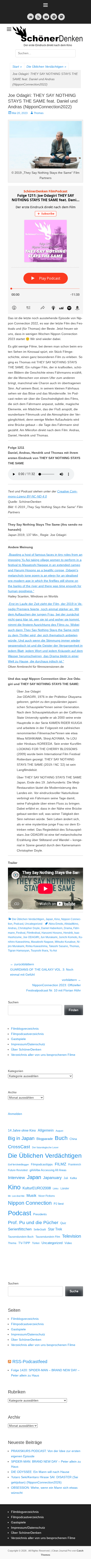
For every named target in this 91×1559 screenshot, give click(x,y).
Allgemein (46, 1130)
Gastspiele (18, 1039)
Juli (66, 1178)
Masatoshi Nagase (42, 941)
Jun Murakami (48, 937)
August (59, 1130)
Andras (12, 928)
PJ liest (59, 1203)
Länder (65, 1188)
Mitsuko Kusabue (65, 941)
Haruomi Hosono (52, 932)
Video (68, 1243)
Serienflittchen (20, 1229)
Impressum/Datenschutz (28, 1044)
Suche (74, 1291)
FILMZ (60, 1164)
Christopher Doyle (29, 928)
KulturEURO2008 (37, 1188)
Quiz (63, 1223)
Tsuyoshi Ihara (39, 950)
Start (17, 66)
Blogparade (44, 1139)
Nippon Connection (30, 1203)
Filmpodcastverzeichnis (27, 1034)
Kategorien (15, 1071)
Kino (57, 919)
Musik (31, 1196)
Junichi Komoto (68, 937)
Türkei (36, 1243)
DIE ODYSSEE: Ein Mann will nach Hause (40, 1472)
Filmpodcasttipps (42, 1164)
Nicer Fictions (46, 1195)
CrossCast (19, 1146)
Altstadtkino (71, 923)
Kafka (73, 1178)
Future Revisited (18, 1170)
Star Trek (55, 1229)
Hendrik (68, 932)
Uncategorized (33, 923)
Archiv (12, 1092)
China (73, 1139)
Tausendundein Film (48, 1236)
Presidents (40, 1214)
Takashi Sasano (58, 946)
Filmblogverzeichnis (25, 1028)
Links (56, 1188)
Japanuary (52, 1178)
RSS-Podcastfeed (29, 1361)
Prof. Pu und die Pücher (33, 1222)
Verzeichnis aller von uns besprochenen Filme (43, 1054)
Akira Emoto (56, 923)
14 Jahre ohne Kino (22, 1130)
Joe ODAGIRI (31, 937)
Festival (20, 932)
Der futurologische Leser (45, 1147)
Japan (49, 919)
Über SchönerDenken (26, 1049)
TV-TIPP (24, 1243)
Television (71, 1236)
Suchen (13, 1002)
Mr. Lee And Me (16, 1196)
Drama (68, 928)
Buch (61, 1138)
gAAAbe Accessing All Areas (48, 1170)
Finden (73, 1010)
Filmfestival (33, 932)
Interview (16, 1177)
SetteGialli (40, 1229)
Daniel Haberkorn (52, 928)
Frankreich (74, 1164)
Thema (12, 1243)
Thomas (39, 113)
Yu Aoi (53, 950)
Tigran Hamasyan (18, 950)
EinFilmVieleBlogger (18, 1164)
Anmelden (15, 1114)
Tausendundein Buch (21, 1236)
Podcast (18, 923)
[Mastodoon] (61, 19)
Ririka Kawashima (36, 946)
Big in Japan (21, 1138)
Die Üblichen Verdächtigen (46, 66)
